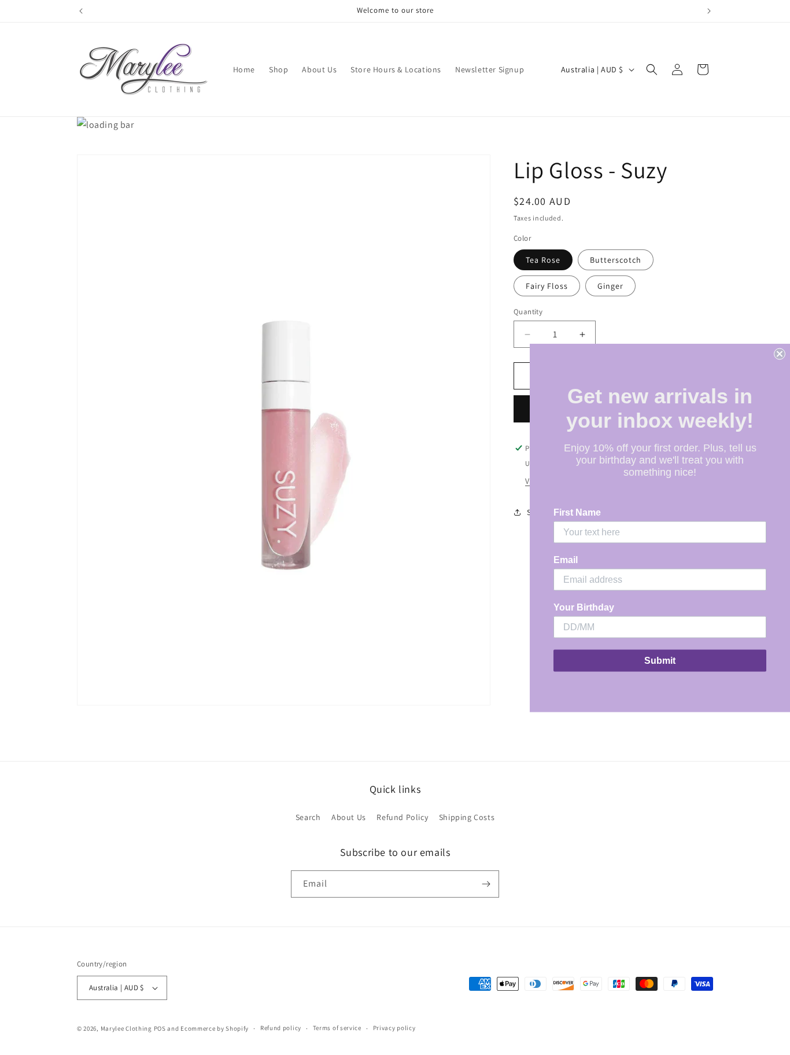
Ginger (610, 286)
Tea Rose (543, 260)
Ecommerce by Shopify (214, 1028)
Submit (659, 660)
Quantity (528, 312)
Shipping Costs (466, 818)
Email (565, 559)
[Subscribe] (486, 884)
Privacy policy (394, 1028)
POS (160, 1028)
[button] (652, 69)
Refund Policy (402, 818)
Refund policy (280, 1028)
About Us (348, 818)
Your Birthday (583, 607)
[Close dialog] (779, 353)
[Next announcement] (709, 11)
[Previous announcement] (81, 11)
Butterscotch (615, 260)
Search (308, 818)
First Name (577, 512)
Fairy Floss (547, 286)
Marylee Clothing (126, 1028)
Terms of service (337, 1028)
